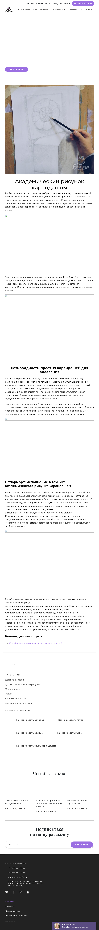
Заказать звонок (83, 3)
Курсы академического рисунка (22, 684)
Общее (9, 694)
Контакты (89, 10)
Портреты (74, 10)
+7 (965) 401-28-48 (37, 3)
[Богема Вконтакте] (6, 892)
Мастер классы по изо (16, 915)
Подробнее (17, 69)
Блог (82, 10)
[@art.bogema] (21, 892)
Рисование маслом (15, 698)
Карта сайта (10, 921)
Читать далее (14, 808)
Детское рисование (16, 680)
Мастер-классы (24, 10)
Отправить (82, 845)
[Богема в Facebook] (13, 892)
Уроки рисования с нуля (18, 703)
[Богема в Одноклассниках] (28, 892)
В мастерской (59, 10)
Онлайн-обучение (40, 10)
